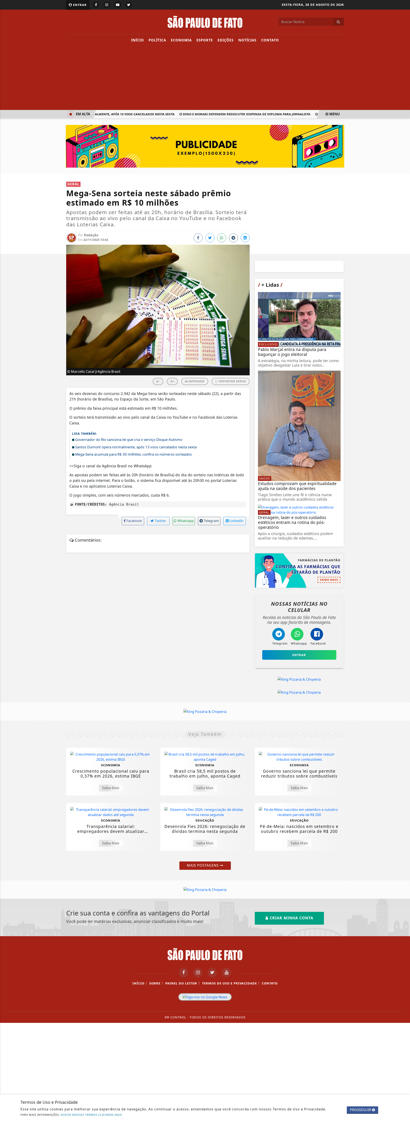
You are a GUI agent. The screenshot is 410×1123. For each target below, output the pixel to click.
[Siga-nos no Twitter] (212, 972)
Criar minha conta (290, 917)
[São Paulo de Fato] (205, 21)
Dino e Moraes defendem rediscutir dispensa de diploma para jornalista (237, 114)
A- (158, 381)
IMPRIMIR (196, 381)
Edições (226, 40)
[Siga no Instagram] (106, 4)
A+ (172, 381)
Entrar (79, 5)
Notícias (247, 40)
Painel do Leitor (181, 983)
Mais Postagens (203, 865)
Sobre (154, 983)
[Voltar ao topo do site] (403, 674)
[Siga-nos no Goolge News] (205, 997)
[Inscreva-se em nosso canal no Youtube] (226, 972)
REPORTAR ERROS (232, 381)
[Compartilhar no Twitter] (209, 237)
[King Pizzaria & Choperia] (205, 145)
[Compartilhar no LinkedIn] (245, 237)
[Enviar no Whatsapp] (221, 237)
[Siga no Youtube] (117, 4)
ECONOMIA (181, 40)
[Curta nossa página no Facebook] (183, 972)
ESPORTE (204, 40)
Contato (270, 40)
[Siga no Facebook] (95, 4)
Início (137, 40)
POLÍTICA (157, 40)
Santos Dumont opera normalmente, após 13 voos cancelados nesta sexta (100, 114)
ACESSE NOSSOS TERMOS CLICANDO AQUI (91, 1115)
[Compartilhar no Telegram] (233, 237)
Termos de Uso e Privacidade (229, 983)
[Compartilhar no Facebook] (198, 237)
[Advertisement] (205, 78)
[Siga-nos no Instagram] (198, 972)
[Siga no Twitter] (128, 4)
